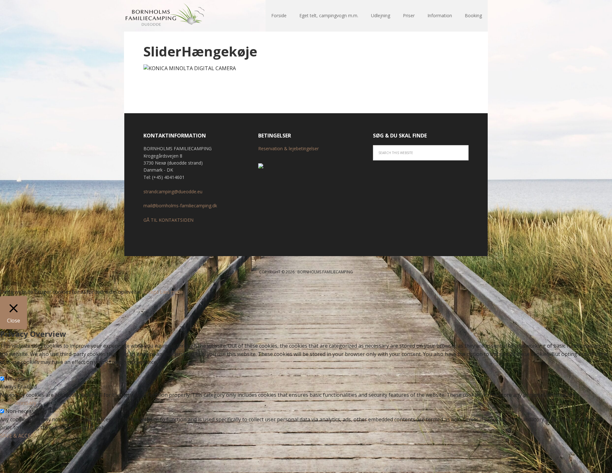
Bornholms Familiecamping (165, 16)
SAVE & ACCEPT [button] (18, 435)
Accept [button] (150, 291)
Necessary (17, 378)
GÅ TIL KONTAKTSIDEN (168, 220)
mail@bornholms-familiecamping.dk (180, 206)
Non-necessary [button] (18, 402)
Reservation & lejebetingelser (288, 148)
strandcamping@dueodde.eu (172, 191)
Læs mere (171, 291)
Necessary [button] (12, 370)
